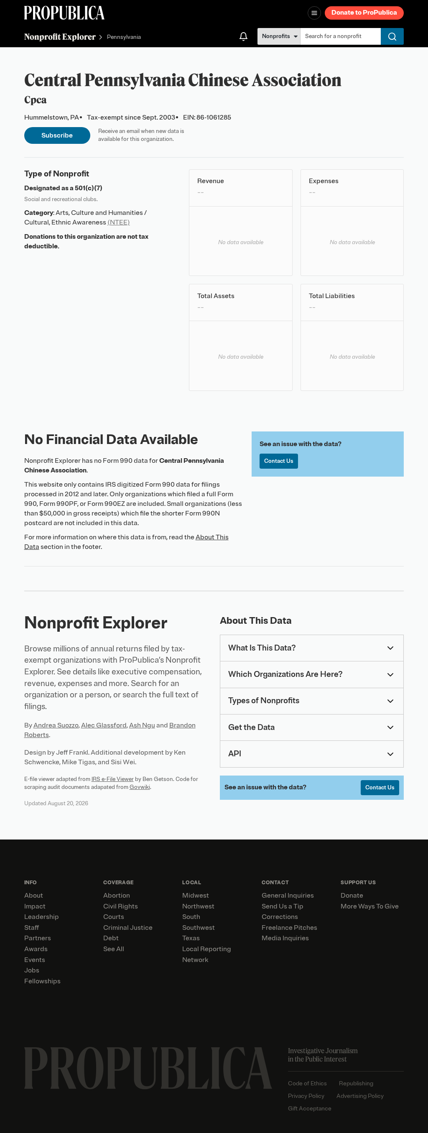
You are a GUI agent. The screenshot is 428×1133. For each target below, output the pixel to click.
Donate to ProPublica (364, 12)
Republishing (356, 1083)
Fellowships (42, 981)
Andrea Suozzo (56, 725)
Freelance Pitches (289, 928)
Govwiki (140, 787)
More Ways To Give (370, 906)
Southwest (198, 928)
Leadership (41, 917)
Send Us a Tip (282, 906)
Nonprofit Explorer (60, 36)
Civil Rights (120, 906)
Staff (31, 928)
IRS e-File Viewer (113, 779)
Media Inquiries (285, 938)
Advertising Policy (360, 1096)
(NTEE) (118, 222)
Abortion (116, 895)
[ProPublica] (64, 13)
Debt (111, 938)
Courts (113, 917)
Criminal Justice (128, 928)
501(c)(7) (88, 188)
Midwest (195, 895)
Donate (352, 895)
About (33, 895)
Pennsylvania (124, 37)
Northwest (198, 906)
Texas (191, 938)
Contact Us (278, 460)
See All (113, 949)
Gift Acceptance (309, 1108)
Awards (36, 949)
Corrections (280, 917)
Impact (35, 906)
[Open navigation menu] (314, 13)
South (191, 917)
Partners (37, 938)
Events (34, 960)
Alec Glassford (104, 725)
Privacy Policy (306, 1096)
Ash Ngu (142, 725)
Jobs (31, 970)
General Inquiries (288, 895)
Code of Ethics (307, 1083)
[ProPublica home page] (148, 1068)
